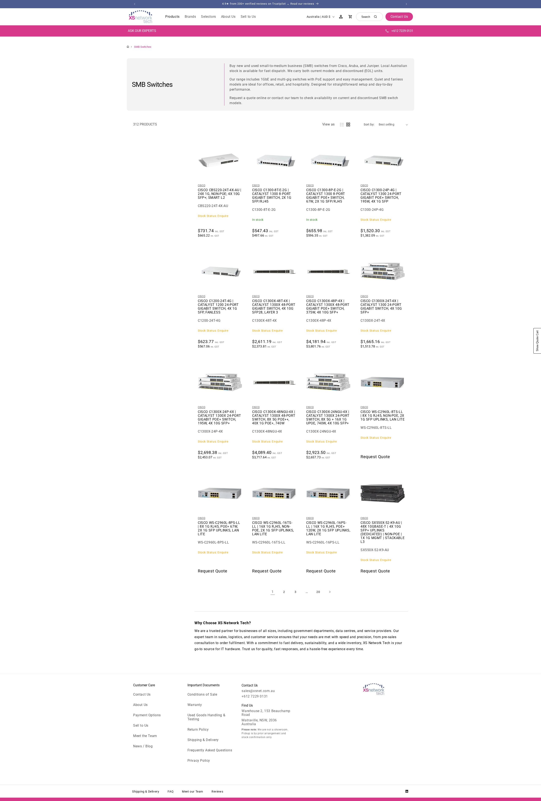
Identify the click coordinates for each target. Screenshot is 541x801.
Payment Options (147, 715)
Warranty (194, 705)
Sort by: (369, 124)
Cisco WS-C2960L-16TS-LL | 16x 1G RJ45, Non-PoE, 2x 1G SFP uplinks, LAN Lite (273, 528)
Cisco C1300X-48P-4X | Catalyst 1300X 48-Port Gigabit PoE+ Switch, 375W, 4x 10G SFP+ (327, 306)
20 (318, 592)
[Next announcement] (406, 4)
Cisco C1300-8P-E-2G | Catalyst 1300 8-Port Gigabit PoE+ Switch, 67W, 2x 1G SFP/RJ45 (325, 195)
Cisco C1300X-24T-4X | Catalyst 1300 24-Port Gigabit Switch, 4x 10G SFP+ (381, 306)
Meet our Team (192, 791)
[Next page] (329, 592)
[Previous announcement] (134, 4)
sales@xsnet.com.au (258, 691)
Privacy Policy (198, 761)
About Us (140, 705)
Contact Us (142, 694)
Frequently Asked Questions (209, 750)
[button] (172, 17)
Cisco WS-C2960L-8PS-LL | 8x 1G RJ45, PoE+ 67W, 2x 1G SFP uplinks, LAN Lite (219, 528)
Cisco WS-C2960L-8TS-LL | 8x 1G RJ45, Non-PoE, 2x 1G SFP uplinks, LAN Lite (382, 415)
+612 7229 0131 (402, 31)
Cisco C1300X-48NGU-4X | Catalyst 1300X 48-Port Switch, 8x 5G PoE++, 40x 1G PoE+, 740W (273, 417)
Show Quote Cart (537, 340)
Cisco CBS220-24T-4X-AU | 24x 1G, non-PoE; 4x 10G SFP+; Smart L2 (219, 194)
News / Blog (143, 746)
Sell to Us (140, 725)
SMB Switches (142, 46)
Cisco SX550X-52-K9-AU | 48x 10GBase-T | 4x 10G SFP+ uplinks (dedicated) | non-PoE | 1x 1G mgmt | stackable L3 (382, 532)
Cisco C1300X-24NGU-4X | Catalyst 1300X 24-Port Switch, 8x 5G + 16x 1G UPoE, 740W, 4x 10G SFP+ (327, 417)
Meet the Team (145, 736)
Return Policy (198, 729)
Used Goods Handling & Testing (206, 717)
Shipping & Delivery (203, 740)
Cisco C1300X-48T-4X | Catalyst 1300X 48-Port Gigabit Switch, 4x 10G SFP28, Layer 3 (273, 306)
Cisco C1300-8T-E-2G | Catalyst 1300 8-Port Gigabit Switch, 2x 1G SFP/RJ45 (271, 195)
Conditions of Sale (202, 694)
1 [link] (273, 592)
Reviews (217, 791)
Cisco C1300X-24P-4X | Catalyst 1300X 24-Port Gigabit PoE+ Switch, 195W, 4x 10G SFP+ (219, 417)
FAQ (171, 791)
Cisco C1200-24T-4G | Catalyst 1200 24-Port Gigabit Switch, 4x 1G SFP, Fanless (218, 306)
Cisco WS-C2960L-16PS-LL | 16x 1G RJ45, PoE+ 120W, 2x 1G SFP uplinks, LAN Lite (328, 528)
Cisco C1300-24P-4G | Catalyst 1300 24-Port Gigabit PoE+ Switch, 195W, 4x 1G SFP (381, 195)
